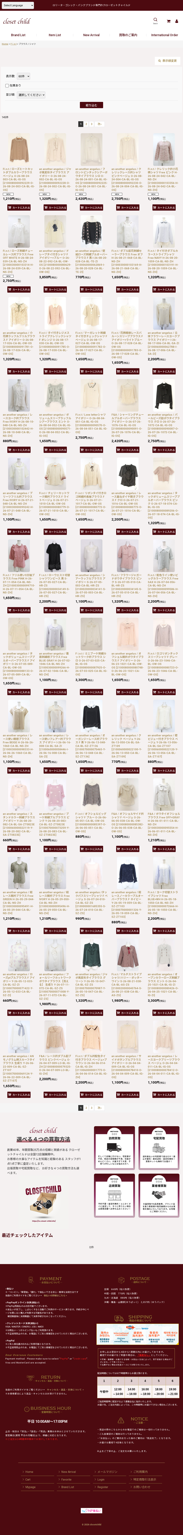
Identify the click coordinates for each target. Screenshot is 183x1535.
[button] (155, 21)
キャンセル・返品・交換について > (65, 1390)
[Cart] (168, 21)
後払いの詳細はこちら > (55, 1295)
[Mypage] (176, 21)
